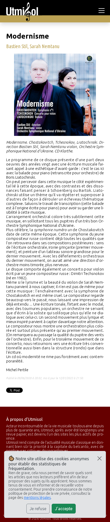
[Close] (99, 458)
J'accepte (63, 508)
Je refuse (38, 508)
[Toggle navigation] (102, 10)
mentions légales (37, 497)
